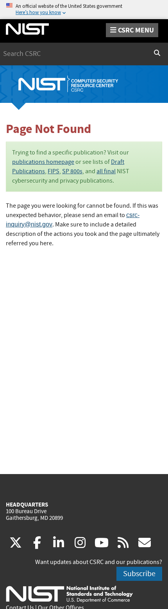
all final (106, 171)
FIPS (53, 171)
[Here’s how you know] (84, 9)
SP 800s (72, 171)
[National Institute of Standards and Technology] (69, 594)
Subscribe (139, 573)
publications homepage (43, 162)
